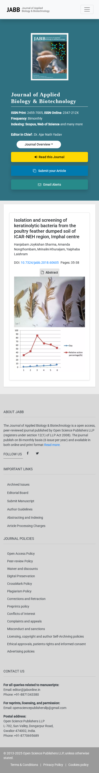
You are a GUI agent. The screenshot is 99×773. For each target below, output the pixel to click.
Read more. (52, 445)
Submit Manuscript (20, 501)
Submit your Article (51, 171)
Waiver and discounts (22, 569)
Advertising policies (21, 651)
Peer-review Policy (20, 561)
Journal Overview (37, 144)
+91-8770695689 (26, 735)
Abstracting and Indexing (25, 517)
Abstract (52, 272)
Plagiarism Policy (19, 591)
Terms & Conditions (24, 765)
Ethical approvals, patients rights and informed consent (46, 644)
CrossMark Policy (19, 583)
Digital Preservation (21, 576)
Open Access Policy (21, 553)
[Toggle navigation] (87, 9)
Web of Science (48, 124)
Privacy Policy (53, 765)
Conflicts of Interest (21, 614)
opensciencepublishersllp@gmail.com (39, 708)
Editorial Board (17, 493)
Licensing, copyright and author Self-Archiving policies (45, 636)
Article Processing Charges (26, 526)
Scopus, (31, 124)
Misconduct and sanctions (26, 629)
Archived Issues (18, 484)
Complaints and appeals (24, 621)
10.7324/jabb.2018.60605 (40, 262)
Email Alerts (51, 184)
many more (75, 124)
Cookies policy (78, 765)
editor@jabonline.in (26, 690)
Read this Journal (50, 157)
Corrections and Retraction (26, 599)
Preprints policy (18, 606)
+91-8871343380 (26, 694)
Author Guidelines (19, 509)
